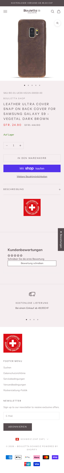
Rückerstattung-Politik (15, 390)
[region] (32, 302)
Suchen (7, 367)
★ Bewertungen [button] (61, 239)
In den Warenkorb (32, 158)
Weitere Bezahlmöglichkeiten (32, 176)
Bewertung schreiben (32, 263)
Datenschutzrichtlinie (14, 373)
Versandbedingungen (14, 384)
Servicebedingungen (14, 378)
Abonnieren (17, 426)
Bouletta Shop (14, 98)
